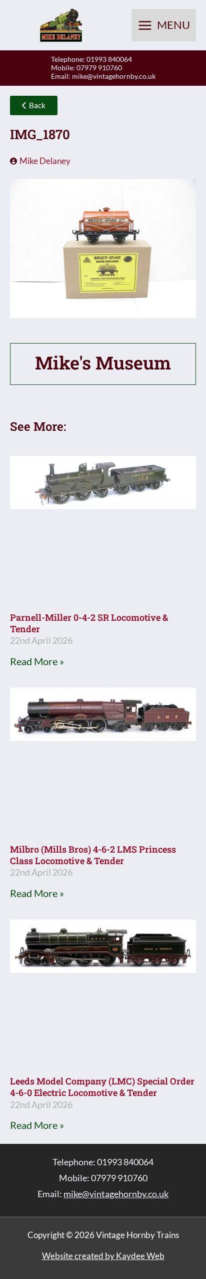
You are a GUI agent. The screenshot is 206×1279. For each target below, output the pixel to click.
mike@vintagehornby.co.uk (114, 76)
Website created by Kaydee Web (103, 1256)
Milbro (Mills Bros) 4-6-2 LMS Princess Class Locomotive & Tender (93, 855)
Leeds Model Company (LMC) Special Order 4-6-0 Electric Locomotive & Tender (102, 1086)
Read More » (37, 661)
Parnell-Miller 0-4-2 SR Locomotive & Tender (89, 623)
